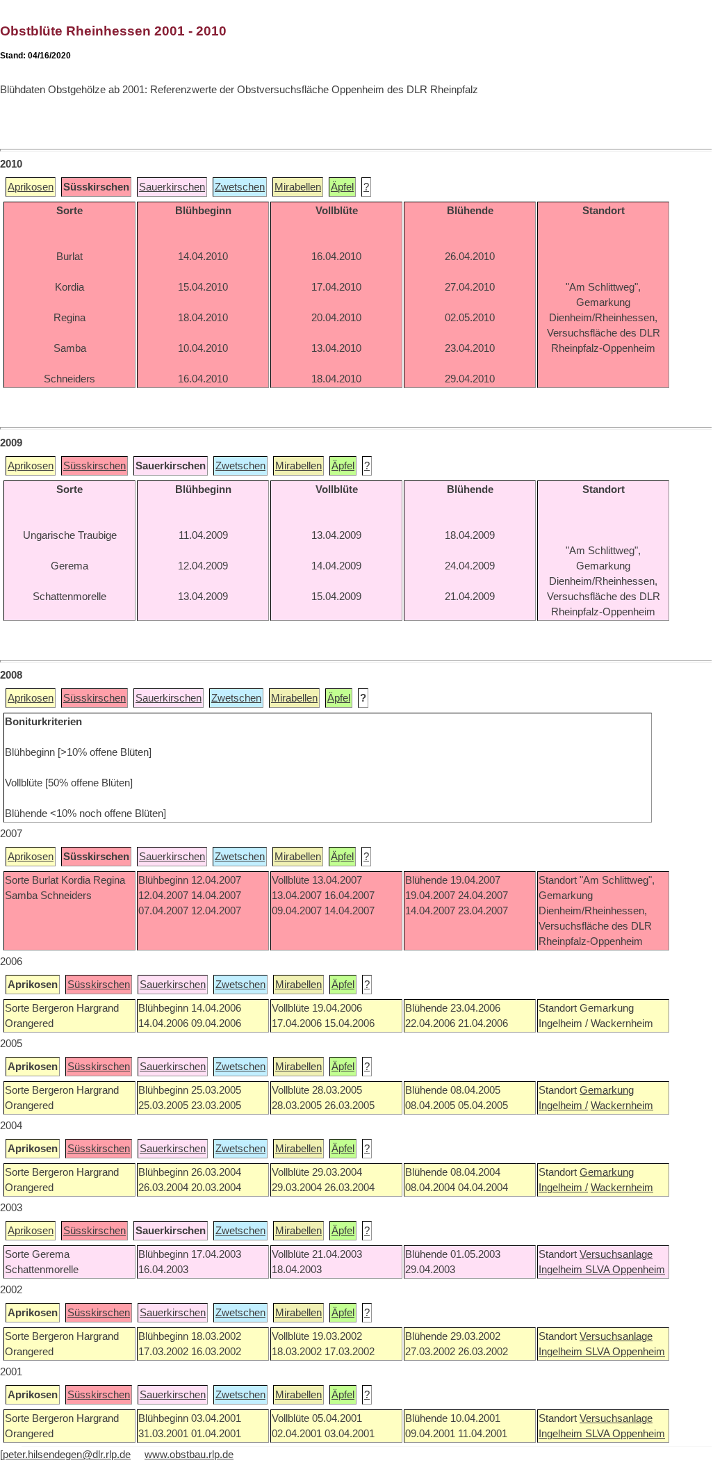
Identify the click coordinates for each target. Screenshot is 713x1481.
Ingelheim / (563, 1105)
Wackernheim (622, 1105)
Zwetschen (240, 187)
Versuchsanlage (616, 1254)
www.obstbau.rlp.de (189, 1454)
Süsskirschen (94, 465)
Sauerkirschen (172, 187)
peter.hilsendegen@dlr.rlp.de (67, 1454)
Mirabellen (297, 187)
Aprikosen (31, 187)
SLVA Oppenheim (625, 1269)
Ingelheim (562, 1269)
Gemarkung (607, 1090)
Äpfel (342, 187)
